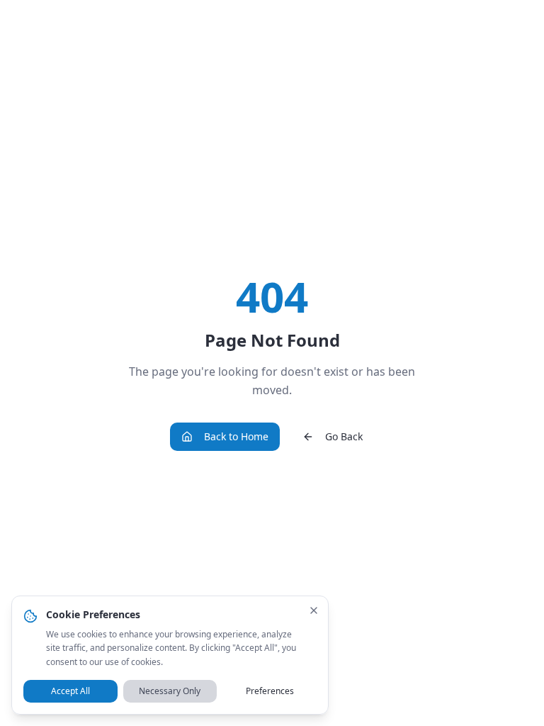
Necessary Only (169, 691)
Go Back (344, 436)
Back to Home (236, 436)
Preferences (270, 691)
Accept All (70, 691)
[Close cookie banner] (313, 610)
